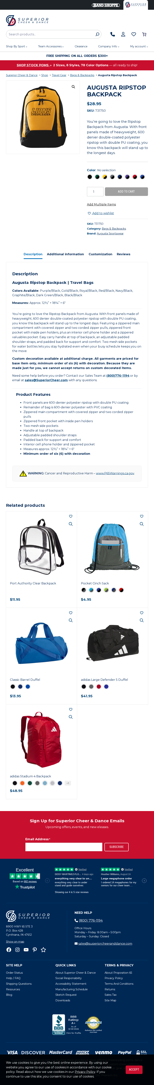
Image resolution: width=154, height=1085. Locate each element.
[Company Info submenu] (118, 46)
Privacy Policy (85, 1072)
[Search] (97, 34)
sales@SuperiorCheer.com (46, 380)
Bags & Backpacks (82, 75)
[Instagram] (17, 950)
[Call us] (112, 34)
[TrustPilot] (43, 950)
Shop (44, 75)
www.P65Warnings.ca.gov (115, 473)
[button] (73, 86)
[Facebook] (9, 950)
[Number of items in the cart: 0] (144, 34)
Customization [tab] (100, 254)
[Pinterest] (35, 950)
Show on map (15, 941)
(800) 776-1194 (91, 920)
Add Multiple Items (101, 204)
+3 (67, 783)
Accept (134, 1069)
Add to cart (126, 191)
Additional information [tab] (65, 254)
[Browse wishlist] (133, 34)
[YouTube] (26, 950)
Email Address (37, 839)
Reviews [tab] (123, 254)
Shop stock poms (33, 65)
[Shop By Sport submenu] (26, 46)
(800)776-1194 (117, 375)
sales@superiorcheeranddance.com (105, 943)
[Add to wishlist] (71, 516)
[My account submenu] (147, 46)
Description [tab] (33, 254)
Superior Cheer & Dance (22, 75)
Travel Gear (59, 75)
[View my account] (123, 34)
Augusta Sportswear (110, 233)
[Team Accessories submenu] (63, 46)
